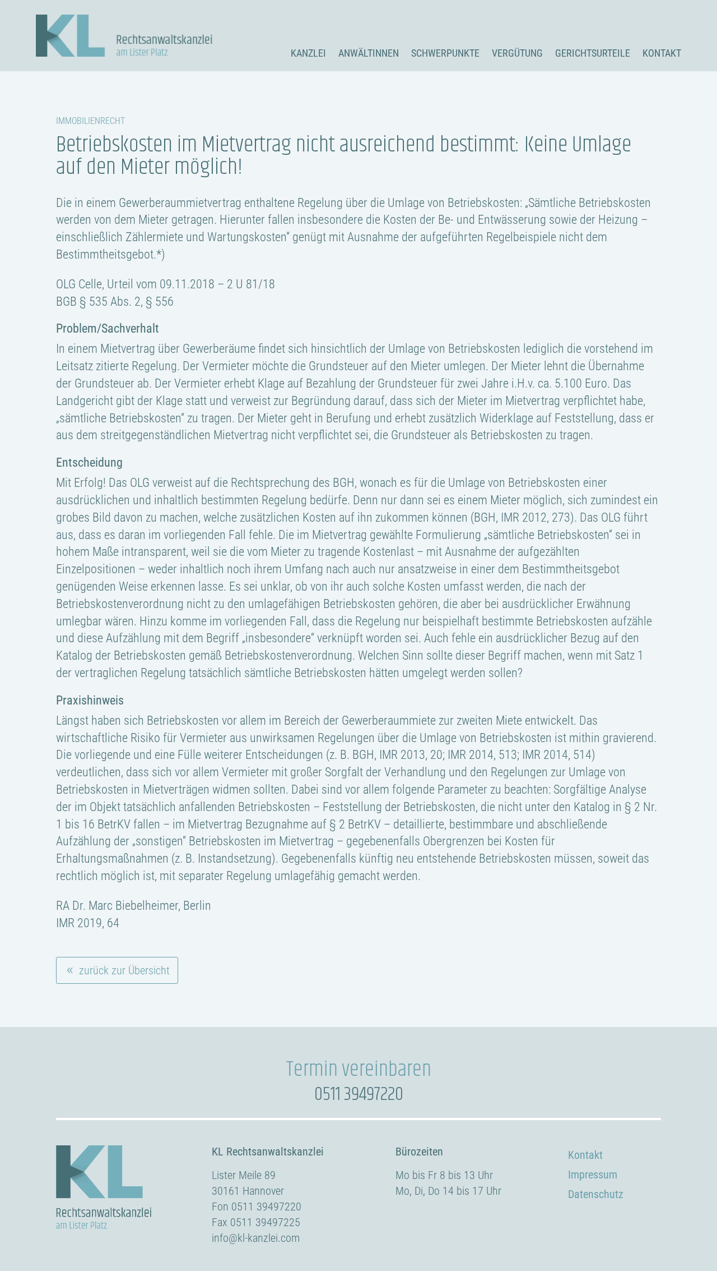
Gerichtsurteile (592, 53)
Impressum (592, 1174)
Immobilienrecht (90, 121)
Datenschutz (595, 1194)
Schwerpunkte (445, 53)
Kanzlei (308, 53)
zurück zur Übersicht (124, 970)
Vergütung (517, 53)
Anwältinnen (368, 53)
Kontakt (661, 53)
